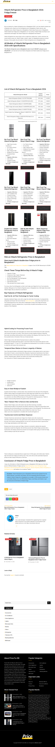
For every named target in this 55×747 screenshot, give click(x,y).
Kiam (35, 704)
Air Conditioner (8, 615)
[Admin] (16, 20)
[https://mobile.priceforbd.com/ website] (15, 20)
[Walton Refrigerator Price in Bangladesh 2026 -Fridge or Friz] (7, 697)
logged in (12, 575)
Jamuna (31, 704)
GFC (47, 698)
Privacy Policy (32, 686)
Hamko (34, 701)
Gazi (39, 698)
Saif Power (46, 712)
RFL (37, 712)
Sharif (36, 715)
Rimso (41, 712)
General (43, 698)
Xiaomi (35, 721)
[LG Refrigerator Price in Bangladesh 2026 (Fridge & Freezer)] (7, 722)
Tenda (34, 718)
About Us (31, 681)
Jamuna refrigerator (35, 467)
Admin (17, 515)
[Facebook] (7, 499)
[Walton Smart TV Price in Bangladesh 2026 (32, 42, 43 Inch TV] (7, 706)
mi (29, 707)
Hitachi (10, 489)
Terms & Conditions (43, 683)
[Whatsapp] (10, 499)
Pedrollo (37, 710)
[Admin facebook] (13, 20)
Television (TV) (8, 635)
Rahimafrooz (32, 712)
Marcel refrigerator (44, 467)
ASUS (37, 695)
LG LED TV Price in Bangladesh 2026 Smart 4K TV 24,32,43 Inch (19, 715)
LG (43, 704)
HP (47, 701)
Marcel (46, 704)
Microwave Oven (9, 624)
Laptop (7, 621)
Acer (30, 695)
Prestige (46, 710)
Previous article (8, 505)
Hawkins (39, 701)
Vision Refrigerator (38, 466)
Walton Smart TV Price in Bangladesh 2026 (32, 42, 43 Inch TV (18, 707)
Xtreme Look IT (38, 742)
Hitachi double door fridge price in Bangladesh (17, 265)
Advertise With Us (43, 681)
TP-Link (39, 718)
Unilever (44, 718)
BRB (41, 695)
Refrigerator (8, 16)
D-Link (48, 695)
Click (44, 695)
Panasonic (31, 710)
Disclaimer (41, 686)
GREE (30, 701)
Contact (30, 683)
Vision (48, 718)
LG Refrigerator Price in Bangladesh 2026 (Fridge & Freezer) (18, 723)
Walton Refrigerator (25, 467)
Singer (44, 715)
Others (6, 629)
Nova (48, 707)
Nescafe (38, 707)
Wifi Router (7, 640)
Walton (30, 721)
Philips (41, 710)
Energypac (34, 698)
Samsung (31, 715)
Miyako (33, 707)
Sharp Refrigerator (29, 466)
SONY (30, 718)
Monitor (7, 626)
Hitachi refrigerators (30, 300)
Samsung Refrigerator (15, 467)
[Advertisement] (15, 71)
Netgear (43, 707)
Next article (47, 505)
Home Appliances (9, 618)
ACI (33, 695)
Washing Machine (9, 637)
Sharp (40, 715)
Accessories (8, 612)
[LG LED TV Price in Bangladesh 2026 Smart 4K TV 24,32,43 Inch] (7, 714)
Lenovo (39, 704)
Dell (30, 698)
